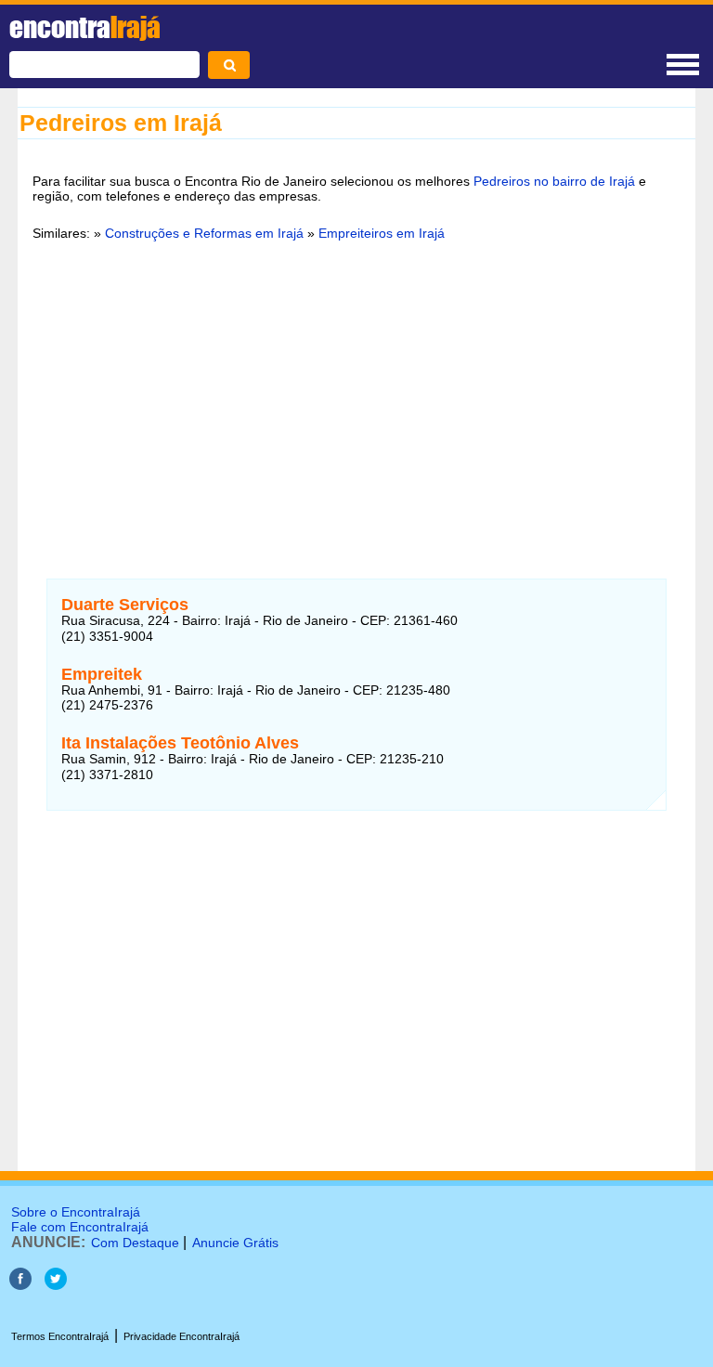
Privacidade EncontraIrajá (181, 1336)
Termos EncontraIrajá (60, 1336)
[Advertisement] (356, 398)
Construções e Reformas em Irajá (204, 233)
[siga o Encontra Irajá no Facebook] (20, 1285)
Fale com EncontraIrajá (80, 1226)
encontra (85, 27)
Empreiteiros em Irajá (381, 233)
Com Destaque (135, 1242)
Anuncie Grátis (235, 1242)
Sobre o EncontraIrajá (75, 1211)
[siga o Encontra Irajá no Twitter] (56, 1285)
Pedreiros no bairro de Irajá (554, 181)
